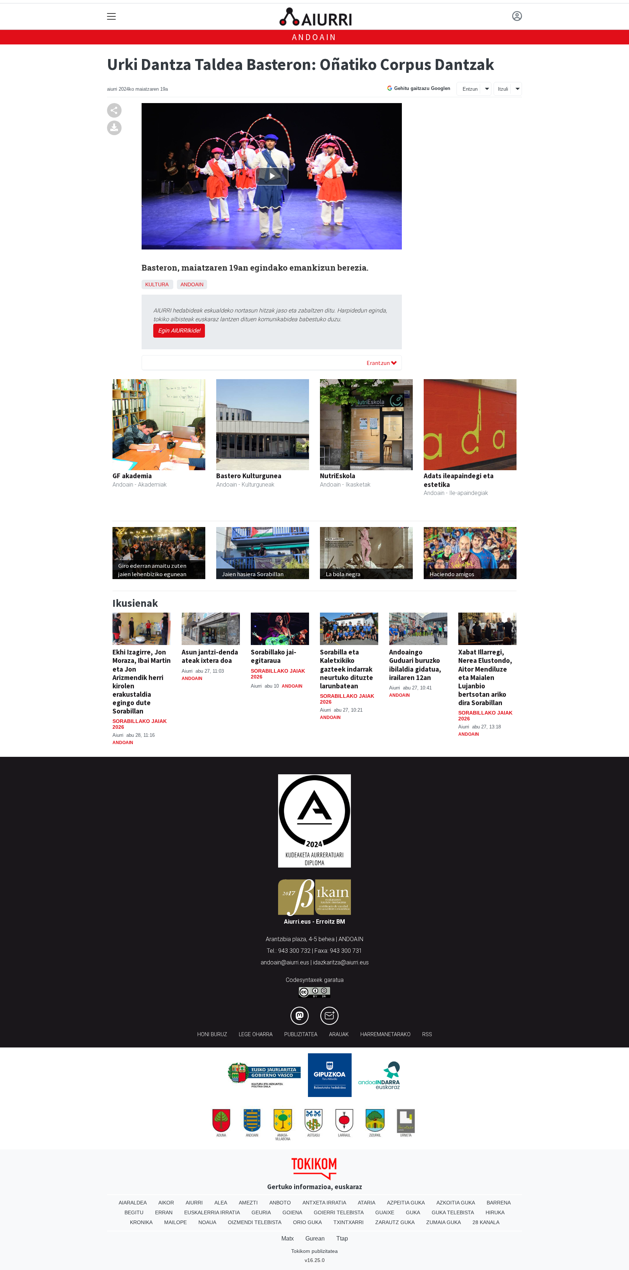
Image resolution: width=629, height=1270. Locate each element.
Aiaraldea (133, 1203)
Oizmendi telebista (254, 1222)
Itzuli (503, 89)
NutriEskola (337, 475)
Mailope (175, 1222)
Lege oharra (256, 1034)
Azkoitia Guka (455, 1203)
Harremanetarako (385, 1034)
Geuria (261, 1212)
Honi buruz (212, 1034)
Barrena (499, 1203)
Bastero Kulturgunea (248, 475)
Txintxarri (348, 1222)
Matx (287, 1238)
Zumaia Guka (443, 1222)
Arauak (339, 1034)
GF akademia (132, 475)
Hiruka (495, 1212)
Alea (220, 1203)
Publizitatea (300, 1034)
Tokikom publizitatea (314, 1251)
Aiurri (194, 1203)
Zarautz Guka (395, 1222)
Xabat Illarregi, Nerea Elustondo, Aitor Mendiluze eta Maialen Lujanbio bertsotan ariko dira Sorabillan (485, 677)
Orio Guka (307, 1222)
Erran (164, 1212)
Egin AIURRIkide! (179, 330)
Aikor (166, 1203)
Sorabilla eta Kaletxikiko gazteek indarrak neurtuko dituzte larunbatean (346, 669)
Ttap (342, 1238)
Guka (413, 1212)
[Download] (114, 127)
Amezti (248, 1203)
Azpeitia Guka (406, 1203)
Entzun (470, 89)
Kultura (156, 284)
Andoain (314, 37)
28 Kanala (485, 1222)
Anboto (280, 1203)
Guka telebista (453, 1212)
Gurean (315, 1238)
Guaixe (384, 1212)
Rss (427, 1034)
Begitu (133, 1212)
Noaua (207, 1222)
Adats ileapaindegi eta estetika (459, 479)
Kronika (141, 1222)
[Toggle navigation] (111, 16)
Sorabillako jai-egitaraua (273, 656)
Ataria (366, 1203)
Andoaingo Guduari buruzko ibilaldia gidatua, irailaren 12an (415, 664)
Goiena (292, 1212)
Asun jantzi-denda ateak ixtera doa (210, 656)
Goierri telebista (339, 1212)
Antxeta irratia (324, 1203)
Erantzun (379, 362)
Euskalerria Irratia (212, 1212)
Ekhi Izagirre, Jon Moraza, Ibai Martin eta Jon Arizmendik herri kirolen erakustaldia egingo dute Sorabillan (141, 681)
